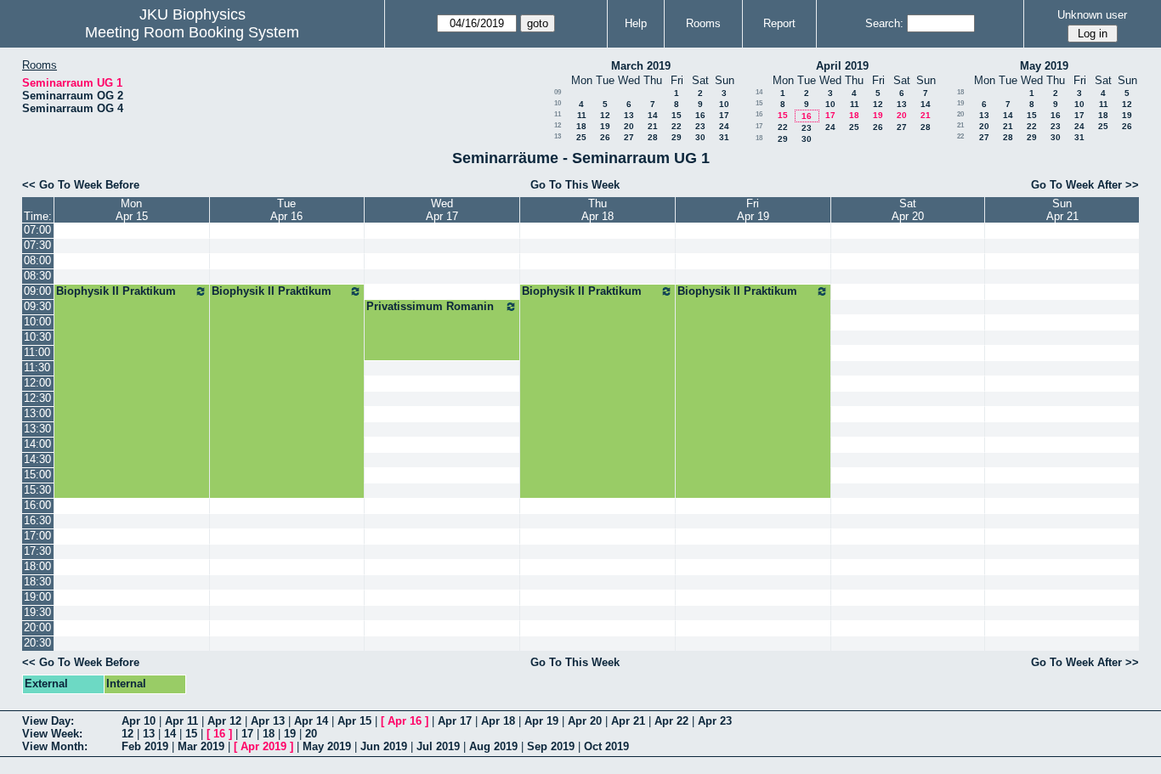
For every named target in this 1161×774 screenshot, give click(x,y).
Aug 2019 (493, 746)
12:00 (37, 382)
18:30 (37, 581)
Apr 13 (268, 721)
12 (605, 115)
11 (557, 114)
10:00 (37, 321)
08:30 (37, 275)
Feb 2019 (145, 746)
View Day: (48, 721)
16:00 (37, 505)
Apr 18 (498, 721)
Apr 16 (405, 721)
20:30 (37, 642)
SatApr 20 (908, 210)
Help (636, 23)
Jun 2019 (383, 746)
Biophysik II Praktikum (116, 291)
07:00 (37, 229)
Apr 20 (585, 721)
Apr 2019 (263, 746)
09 (557, 92)
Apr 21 (628, 721)
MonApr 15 (132, 210)
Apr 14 (311, 721)
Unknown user (1092, 14)
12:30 (37, 398)
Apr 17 (455, 721)
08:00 (37, 260)
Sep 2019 (551, 746)
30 (700, 137)
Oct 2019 (606, 746)
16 (700, 115)
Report (779, 23)
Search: (884, 23)
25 (581, 137)
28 (653, 137)
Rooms (703, 23)
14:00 (37, 444)
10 (557, 103)
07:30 (37, 245)
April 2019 (842, 65)
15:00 (37, 474)
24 (724, 126)
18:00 (37, 566)
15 (676, 115)
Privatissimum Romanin (430, 306)
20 (629, 126)
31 (724, 137)
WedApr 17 (442, 210)
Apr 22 (671, 721)
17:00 (37, 535)
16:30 (37, 520)
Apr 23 (715, 721)
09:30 (37, 306)
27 (629, 137)
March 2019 (641, 65)
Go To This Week (575, 184)
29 (676, 137)
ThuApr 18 (597, 210)
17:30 (37, 551)
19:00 (37, 596)
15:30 (37, 489)
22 (676, 126)
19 (605, 126)
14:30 (37, 459)
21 (653, 126)
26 (605, 137)
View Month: (55, 746)
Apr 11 (181, 721)
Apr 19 (541, 721)
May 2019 (1044, 65)
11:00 (37, 352)
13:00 (37, 413)
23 (700, 126)
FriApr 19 (753, 210)
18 (581, 126)
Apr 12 (224, 721)
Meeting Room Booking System (192, 32)
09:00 (37, 291)
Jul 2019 (438, 746)
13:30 (37, 428)
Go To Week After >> (1085, 184)
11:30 (37, 367)
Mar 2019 (201, 746)
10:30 (37, 337)
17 (724, 115)
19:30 (37, 612)
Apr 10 (139, 721)
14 (653, 115)
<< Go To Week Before (80, 184)
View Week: (52, 733)
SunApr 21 (1062, 210)
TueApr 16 (286, 210)
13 (629, 115)
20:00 (37, 627)
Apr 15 (354, 721)
